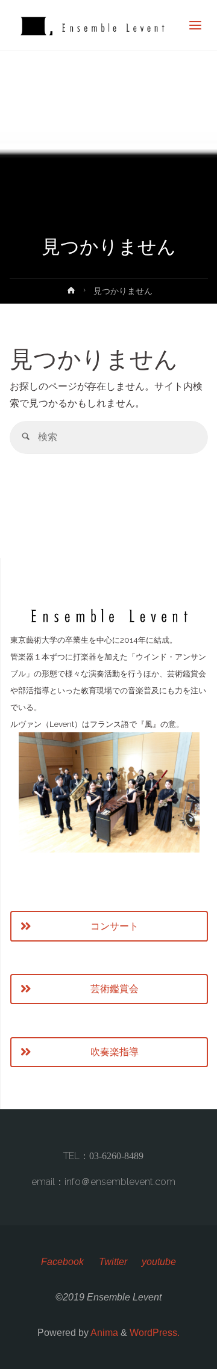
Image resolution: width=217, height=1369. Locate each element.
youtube (159, 1262)
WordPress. (155, 1333)
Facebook (62, 1262)
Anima (103, 1333)
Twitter (113, 1262)
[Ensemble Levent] (91, 25)
